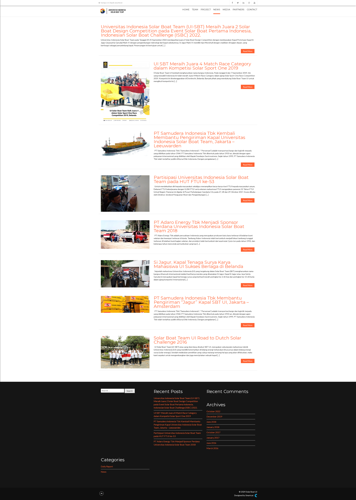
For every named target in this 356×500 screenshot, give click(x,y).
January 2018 (213, 427)
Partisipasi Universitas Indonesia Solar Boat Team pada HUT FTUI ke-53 (201, 179)
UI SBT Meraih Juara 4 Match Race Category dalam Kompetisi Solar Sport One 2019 (202, 66)
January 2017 (213, 437)
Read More (247, 51)
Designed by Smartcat (244, 495)
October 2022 (213, 411)
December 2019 (214, 416)
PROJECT (206, 9)
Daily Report (107, 466)
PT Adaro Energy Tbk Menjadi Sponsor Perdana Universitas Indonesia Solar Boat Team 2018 (199, 226)
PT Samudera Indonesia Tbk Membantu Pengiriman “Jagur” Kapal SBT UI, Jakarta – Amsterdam (201, 302)
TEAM (195, 9)
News (103, 471)
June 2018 (211, 421)
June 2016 (211, 443)
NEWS (216, 9)
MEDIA (226, 9)
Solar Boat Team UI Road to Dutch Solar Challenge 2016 (197, 340)
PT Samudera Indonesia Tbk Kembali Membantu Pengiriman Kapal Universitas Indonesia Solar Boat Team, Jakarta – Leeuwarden (199, 139)
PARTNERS (238, 9)
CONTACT (252, 9)
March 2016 (212, 448)
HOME (185, 9)
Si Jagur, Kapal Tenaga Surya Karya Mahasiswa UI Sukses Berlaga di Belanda (198, 264)
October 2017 (213, 432)
